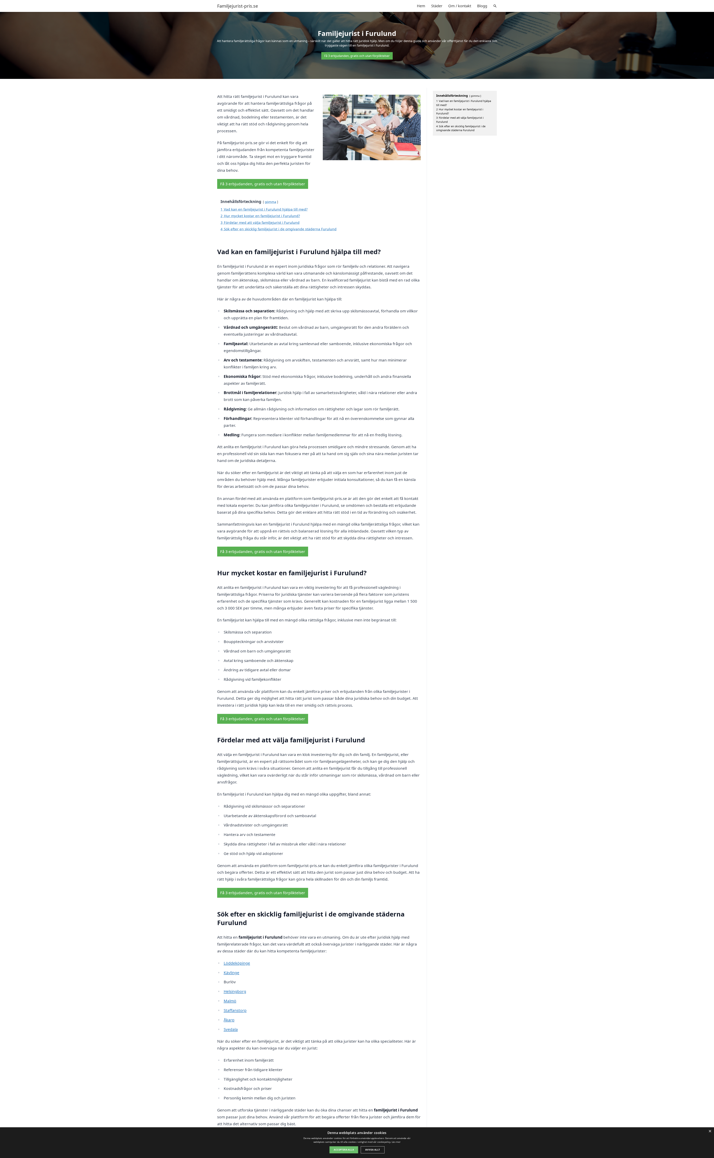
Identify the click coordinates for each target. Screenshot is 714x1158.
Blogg (482, 5)
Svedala (231, 1029)
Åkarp (229, 1019)
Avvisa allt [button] (372, 1149)
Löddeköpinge (237, 963)
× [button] (709, 1131)
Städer (436, 5)
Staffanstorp (235, 1010)
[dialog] (357, 1142)
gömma (270, 202)
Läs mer (396, 1141)
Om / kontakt (459, 5)
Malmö (230, 1000)
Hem (421, 5)
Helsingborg (235, 991)
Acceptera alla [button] (344, 1149)
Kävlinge (231, 972)
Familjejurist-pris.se (237, 6)
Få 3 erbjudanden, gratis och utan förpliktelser (357, 56)
